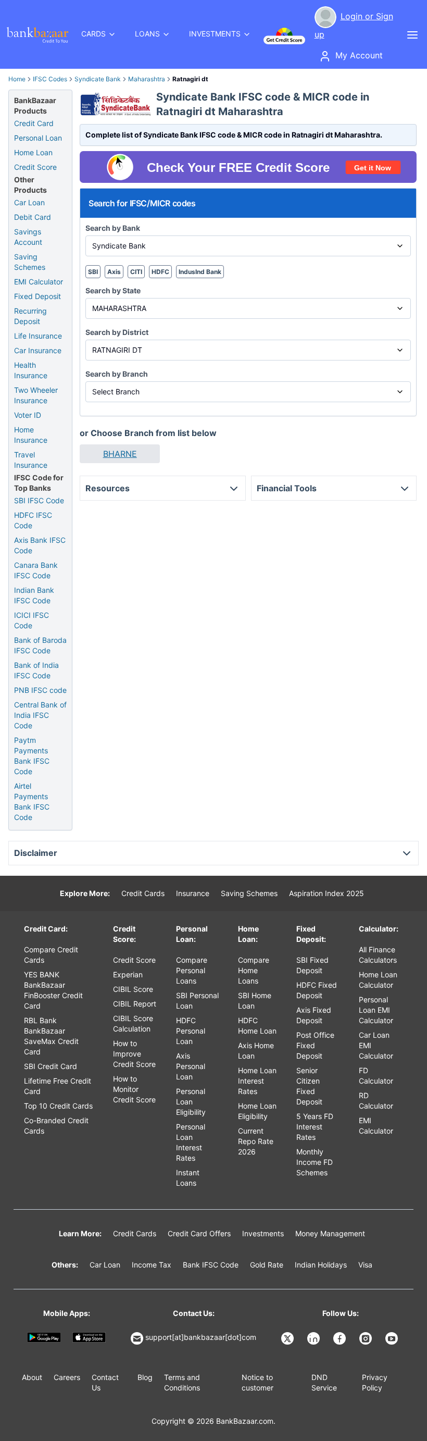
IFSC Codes (50, 79)
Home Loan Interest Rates (257, 1081)
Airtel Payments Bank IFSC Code (31, 801)
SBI (93, 272)
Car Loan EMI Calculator (376, 1045)
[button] (120, 453)
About (32, 1377)
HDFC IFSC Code (33, 520)
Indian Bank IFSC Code (34, 595)
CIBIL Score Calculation (133, 1023)
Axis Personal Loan (190, 1066)
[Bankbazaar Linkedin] (314, 1338)
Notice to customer (257, 1382)
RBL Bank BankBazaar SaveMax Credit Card (51, 1036)
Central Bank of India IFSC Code (40, 715)
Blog (145, 1377)
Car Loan (29, 202)
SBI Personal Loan (197, 1000)
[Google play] (44, 1337)
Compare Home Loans (253, 970)
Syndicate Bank (97, 79)
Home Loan (33, 152)
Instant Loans (187, 1177)
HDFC (160, 272)
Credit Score (35, 167)
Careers (67, 1377)
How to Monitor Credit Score (134, 1089)
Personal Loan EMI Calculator (376, 1010)
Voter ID (27, 415)
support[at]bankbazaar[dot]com (200, 1337)
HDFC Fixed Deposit (316, 990)
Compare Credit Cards (51, 954)
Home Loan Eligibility (257, 1111)
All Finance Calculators (378, 954)
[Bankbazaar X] (288, 1338)
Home (17, 79)
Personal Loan (38, 137)
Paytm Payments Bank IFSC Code (31, 756)
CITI (136, 272)
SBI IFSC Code (39, 500)
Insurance (192, 893)
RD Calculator (376, 1100)
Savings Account (28, 236)
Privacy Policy (374, 1382)
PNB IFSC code (40, 690)
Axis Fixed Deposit (313, 1015)
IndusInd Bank (200, 272)
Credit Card (34, 123)
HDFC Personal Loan (190, 1031)
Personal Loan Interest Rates (190, 1142)
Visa (365, 1264)
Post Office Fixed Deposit (315, 1045)
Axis (114, 272)
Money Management (330, 1233)
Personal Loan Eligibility (191, 1101)
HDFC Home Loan (257, 1025)
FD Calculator (376, 1075)
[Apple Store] (89, 1337)
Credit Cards (143, 893)
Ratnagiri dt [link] (190, 79)
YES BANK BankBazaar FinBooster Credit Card (53, 990)
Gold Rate (266, 1264)
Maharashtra (146, 79)
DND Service (324, 1382)
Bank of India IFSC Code (36, 670)
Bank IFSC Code (210, 1264)
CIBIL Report (134, 1003)
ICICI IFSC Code (31, 620)
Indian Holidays (321, 1264)
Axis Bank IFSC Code (40, 545)
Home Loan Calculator (378, 979)
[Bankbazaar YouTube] (392, 1338)
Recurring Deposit (30, 316)
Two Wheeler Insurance (36, 395)
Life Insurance (38, 335)
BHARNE (120, 454)
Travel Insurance (30, 459)
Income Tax (151, 1264)
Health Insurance (30, 370)
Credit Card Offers (199, 1233)
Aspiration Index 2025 (326, 893)
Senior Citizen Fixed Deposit (309, 1086)
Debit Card (32, 217)
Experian (128, 974)
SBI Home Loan (254, 1000)
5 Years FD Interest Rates (314, 1126)
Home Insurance (30, 434)
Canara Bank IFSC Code (36, 570)
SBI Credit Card (50, 1066)
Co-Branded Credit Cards (56, 1125)
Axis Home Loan (256, 1050)
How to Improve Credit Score (134, 1054)
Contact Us (105, 1382)
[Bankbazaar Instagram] (366, 1338)
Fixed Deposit (37, 296)
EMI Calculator (38, 281)
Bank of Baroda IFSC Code (40, 645)
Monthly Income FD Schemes (314, 1162)
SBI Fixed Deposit (312, 965)
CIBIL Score (133, 989)
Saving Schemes (29, 261)
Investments (263, 1233)
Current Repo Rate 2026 (255, 1141)
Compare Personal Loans (191, 970)
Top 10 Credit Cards (58, 1105)
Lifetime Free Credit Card (57, 1086)
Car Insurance (37, 350)
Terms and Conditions (182, 1382)
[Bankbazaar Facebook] (340, 1338)
